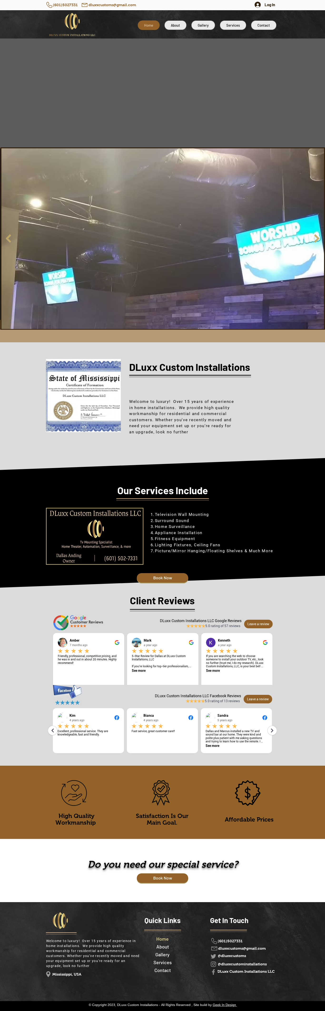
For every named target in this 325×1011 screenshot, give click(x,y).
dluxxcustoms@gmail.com (112, 5)
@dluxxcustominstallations (242, 964)
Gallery (162, 954)
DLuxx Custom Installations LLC (246, 971)
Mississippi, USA (66, 974)
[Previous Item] (8, 238)
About (162, 946)
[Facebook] (213, 972)
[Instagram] (213, 964)
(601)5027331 (65, 5)
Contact (162, 970)
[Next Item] (317, 238)
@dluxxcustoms (232, 956)
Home (162, 939)
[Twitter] (213, 956)
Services (162, 962)
